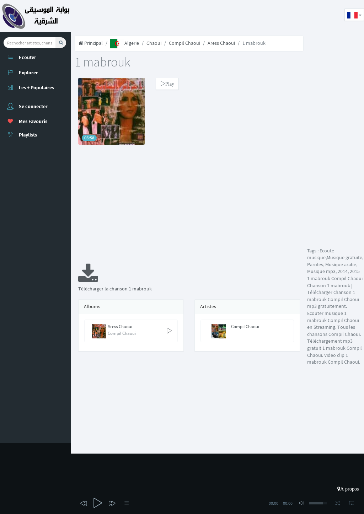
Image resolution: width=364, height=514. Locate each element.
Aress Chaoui (221, 43)
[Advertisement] (200, 16)
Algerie (131, 43)
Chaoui (153, 43)
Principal (93, 43)
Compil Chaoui (184, 43)
